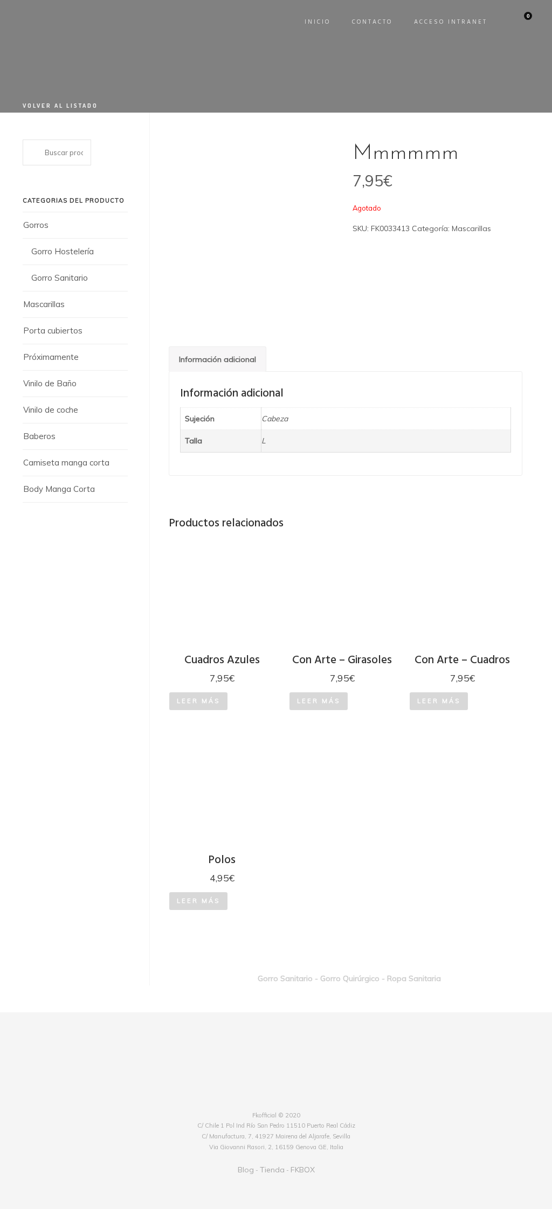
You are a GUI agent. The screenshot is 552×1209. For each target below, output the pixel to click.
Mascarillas (44, 304)
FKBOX (303, 1170)
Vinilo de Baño (50, 383)
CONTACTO (372, 22)
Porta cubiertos (52, 330)
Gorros (36, 225)
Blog (246, 1170)
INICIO (317, 22)
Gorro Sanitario (59, 278)
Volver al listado (60, 105)
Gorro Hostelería (62, 251)
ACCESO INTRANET (450, 22)
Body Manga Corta (59, 489)
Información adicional (217, 359)
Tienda (272, 1170)
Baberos (39, 436)
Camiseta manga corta (66, 462)
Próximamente (51, 357)
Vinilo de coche (50, 410)
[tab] (217, 359)
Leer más (198, 701)
